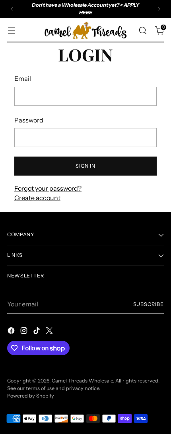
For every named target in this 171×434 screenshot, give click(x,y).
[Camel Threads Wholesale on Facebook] (12, 332)
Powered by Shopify (30, 396)
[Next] (159, 9)
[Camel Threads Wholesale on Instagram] (24, 332)
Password (28, 120)
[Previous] (12, 9)
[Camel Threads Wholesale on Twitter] (50, 332)
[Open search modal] (142, 30)
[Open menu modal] (11, 30)
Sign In (85, 166)
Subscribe (148, 304)
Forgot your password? (48, 188)
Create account (37, 198)
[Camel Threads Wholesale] (85, 30)
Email (22, 78)
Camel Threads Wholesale (82, 381)
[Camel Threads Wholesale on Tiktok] (37, 332)
